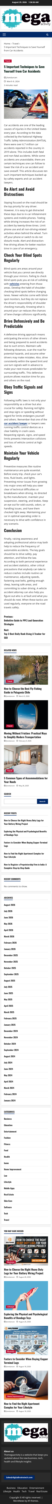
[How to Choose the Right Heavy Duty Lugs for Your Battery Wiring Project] (26, 1251)
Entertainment (10, 1131)
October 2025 (10, 968)
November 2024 (11, 1037)
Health (7, 1156)
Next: (24, 633)
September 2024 (11, 1050)
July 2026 (8, 911)
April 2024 (8, 1081)
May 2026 (8, 923)
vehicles (14, 283)
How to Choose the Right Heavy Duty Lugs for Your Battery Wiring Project (24, 822)
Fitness (7, 1144)
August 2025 (9, 980)
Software (8, 1207)
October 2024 (10, 1043)
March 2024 (9, 1087)
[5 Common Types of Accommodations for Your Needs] (26, 759)
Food (6, 1150)
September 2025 (11, 974)
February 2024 (10, 1094)
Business (8, 1118)
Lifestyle (7, 1181)
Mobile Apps (9, 1188)
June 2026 (8, 917)
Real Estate (9, 1194)
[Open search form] (47, 34)
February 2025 (10, 1018)
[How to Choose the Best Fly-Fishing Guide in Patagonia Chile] (26, 670)
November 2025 (11, 961)
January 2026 (10, 949)
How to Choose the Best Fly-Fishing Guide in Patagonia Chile (23, 690)
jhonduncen (11, 77)
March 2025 (9, 1012)
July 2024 (8, 1062)
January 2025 (9, 1024)
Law (5, 1175)
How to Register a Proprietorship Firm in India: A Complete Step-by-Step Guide (25, 866)
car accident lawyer (15, 423)
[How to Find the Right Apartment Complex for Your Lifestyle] (26, 1385)
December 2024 (11, 1031)
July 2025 (8, 986)
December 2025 (11, 955)
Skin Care (8, 1200)
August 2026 (9, 904)
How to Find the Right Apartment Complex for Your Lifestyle (21, 1405)
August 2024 (9, 1056)
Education (8, 1125)
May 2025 (8, 999)
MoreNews (18, 1500)
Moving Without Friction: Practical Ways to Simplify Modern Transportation (25, 735)
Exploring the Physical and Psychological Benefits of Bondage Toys (25, 1316)
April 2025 (8, 1005)
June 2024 (8, 1068)
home (6, 1163)
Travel (7, 61)
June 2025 (8, 993)
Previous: (23, 620)
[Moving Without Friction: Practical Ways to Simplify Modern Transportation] (26, 714)
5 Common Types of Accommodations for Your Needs (26, 780)
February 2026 (10, 942)
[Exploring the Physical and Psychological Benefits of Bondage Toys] (26, 1295)
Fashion (7, 1137)
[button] (4, 34)
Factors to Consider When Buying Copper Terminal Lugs (26, 1361)
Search (7, 793)
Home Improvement (12, 1169)
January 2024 (9, 1100)
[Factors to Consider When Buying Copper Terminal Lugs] (26, 1340)
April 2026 (8, 930)
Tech (6, 1213)
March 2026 (9, 936)
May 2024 (8, 1075)
